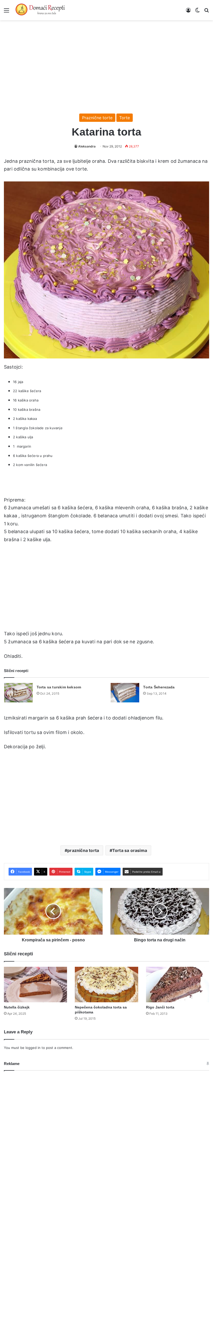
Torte (124, 117)
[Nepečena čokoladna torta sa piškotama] (106, 984)
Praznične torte (97, 117)
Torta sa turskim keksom (59, 687)
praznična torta (83, 850)
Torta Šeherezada (159, 687)
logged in (33, 1048)
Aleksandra (87, 146)
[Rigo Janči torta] (177, 984)
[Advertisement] (106, 64)
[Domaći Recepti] (40, 10)
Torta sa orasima (129, 850)
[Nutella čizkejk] (35, 984)
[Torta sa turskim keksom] (18, 692)
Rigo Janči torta (160, 1007)
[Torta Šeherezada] (125, 692)
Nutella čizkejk (17, 1007)
